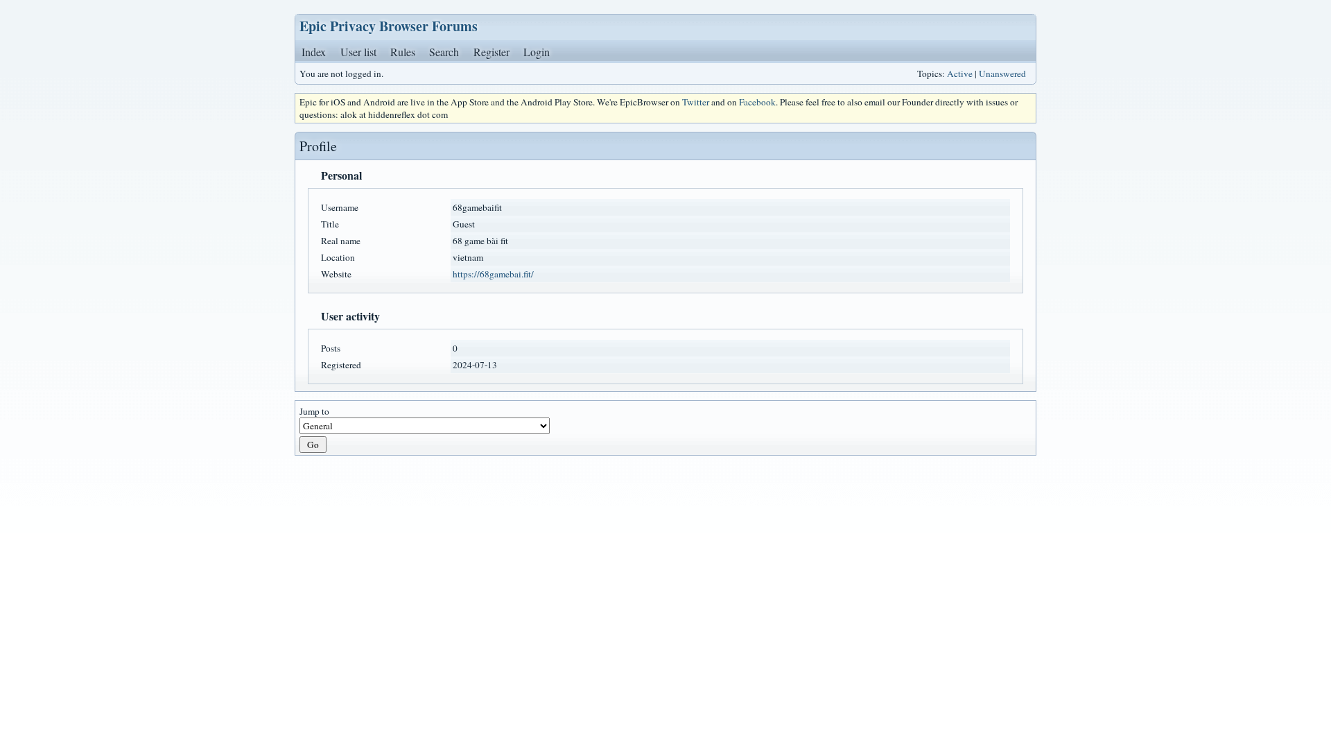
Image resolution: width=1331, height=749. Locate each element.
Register (491, 51)
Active (960, 73)
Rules (402, 51)
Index (314, 51)
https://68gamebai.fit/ (493, 274)
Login (536, 51)
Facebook (757, 102)
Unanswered (1002, 73)
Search (444, 51)
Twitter (695, 102)
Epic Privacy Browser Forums (388, 26)
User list (358, 51)
